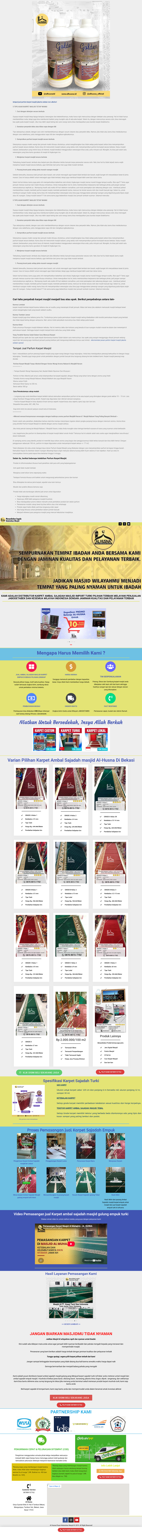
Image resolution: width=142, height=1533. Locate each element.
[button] (67, 642)
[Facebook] (120, 523)
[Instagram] (124, 523)
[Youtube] (128, 523)
